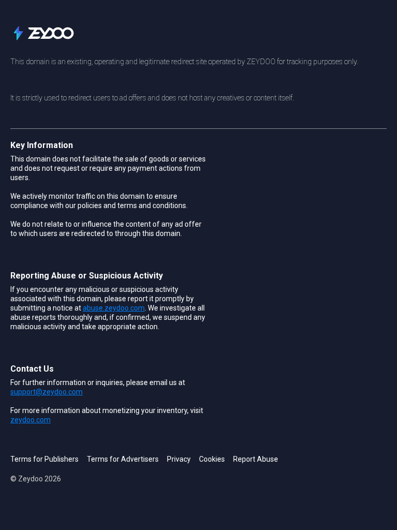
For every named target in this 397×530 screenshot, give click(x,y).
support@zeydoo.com (46, 392)
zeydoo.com (30, 420)
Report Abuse (255, 459)
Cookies (212, 459)
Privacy (179, 459)
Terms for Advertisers (123, 459)
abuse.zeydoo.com (114, 308)
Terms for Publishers (44, 459)
